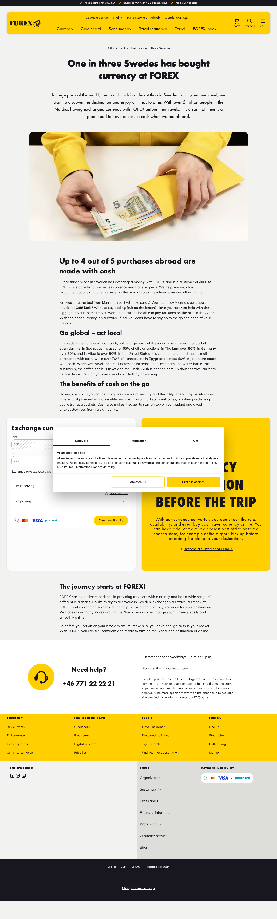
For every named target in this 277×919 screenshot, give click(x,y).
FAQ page (201, 697)
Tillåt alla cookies (193, 482)
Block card (81, 735)
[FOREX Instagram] (18, 776)
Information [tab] (138, 440)
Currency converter (20, 752)
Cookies (112, 866)
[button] (176, 17)
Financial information (156, 812)
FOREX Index (205, 29)
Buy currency (16, 727)
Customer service (97, 17)
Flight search (151, 744)
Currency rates (17, 744)
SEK (19, 444)
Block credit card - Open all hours (165, 668)
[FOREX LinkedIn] (23, 776)
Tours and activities (155, 735)
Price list (80, 752)
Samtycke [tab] (81, 440)
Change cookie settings (138, 888)
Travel (180, 29)
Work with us (150, 824)
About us (130, 48)
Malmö (214, 752)
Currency (65, 29)
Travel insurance (153, 29)
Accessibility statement (157, 866)
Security (136, 866)
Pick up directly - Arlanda (144, 17)
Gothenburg (217, 744)
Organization (150, 778)
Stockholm (216, 735)
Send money (120, 29)
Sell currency (16, 735)
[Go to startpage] (25, 23)
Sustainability (150, 789)
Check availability (119, 493)
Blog (143, 847)
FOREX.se (112, 48)
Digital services (85, 744)
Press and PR (151, 801)
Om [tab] (195, 440)
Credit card (91, 29)
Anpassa (136, 482)
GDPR (124, 866)
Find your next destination (160, 752)
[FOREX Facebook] (12, 776)
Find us (117, 17)
